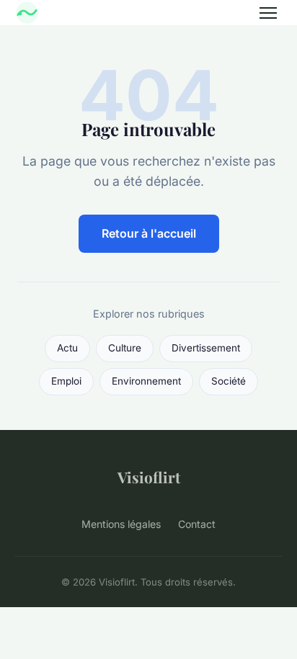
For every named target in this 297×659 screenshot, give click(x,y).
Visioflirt (149, 477)
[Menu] (268, 12)
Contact (197, 524)
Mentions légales (121, 524)
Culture (124, 348)
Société (228, 381)
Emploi (66, 381)
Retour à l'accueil (149, 233)
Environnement (146, 381)
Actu (67, 348)
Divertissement (206, 348)
